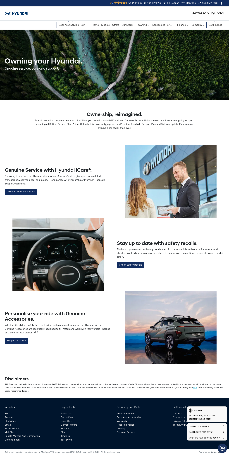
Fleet (64, 432)
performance (12, 428)
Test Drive (66, 440)
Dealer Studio (217, 452)
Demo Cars (67, 417)
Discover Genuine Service (21, 192)
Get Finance (215, 25)
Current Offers (69, 425)
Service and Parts (162, 25)
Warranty (122, 421)
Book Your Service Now (72, 25)
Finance (181, 25)
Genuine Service (126, 432)
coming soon (12, 440)
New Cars (66, 414)
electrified (10, 421)
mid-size (9, 432)
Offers (115, 25)
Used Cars (66, 421)
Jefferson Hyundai (208, 13)
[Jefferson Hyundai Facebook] (222, 3)
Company (196, 25)
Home (95, 25)
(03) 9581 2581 (210, 3)
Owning (142, 25)
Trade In (65, 436)
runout (9, 417)
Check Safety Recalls (130, 265)
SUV (7, 414)
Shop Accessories (16, 340)
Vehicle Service (125, 414)
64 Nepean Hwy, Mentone (181, 3)
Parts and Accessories (129, 417)
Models (105, 25)
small (8, 425)
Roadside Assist (125, 425)
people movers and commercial (22, 436)
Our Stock (127, 25)
